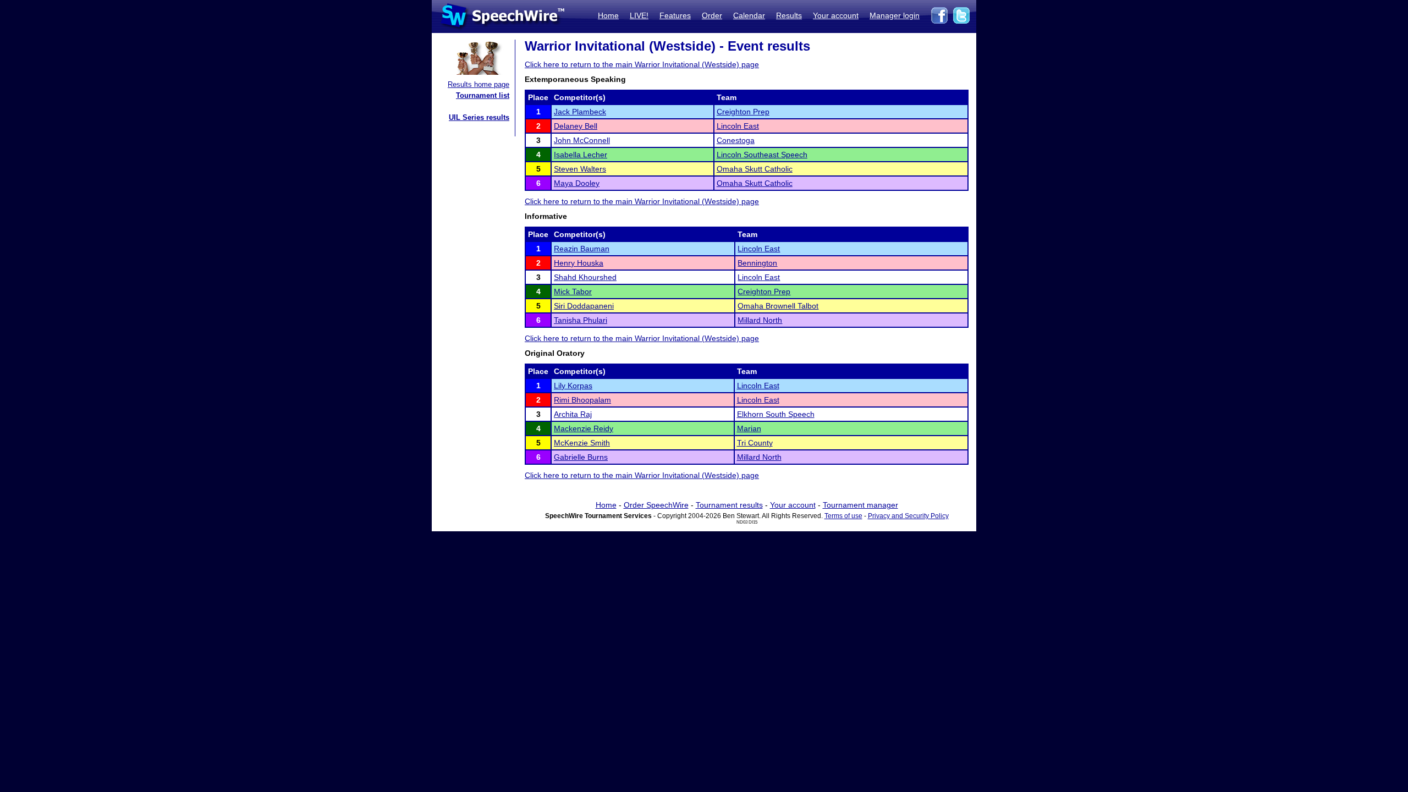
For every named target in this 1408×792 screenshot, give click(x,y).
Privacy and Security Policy (908, 516)
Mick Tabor (573, 291)
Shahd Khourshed (585, 277)
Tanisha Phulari (580, 320)
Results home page (478, 84)
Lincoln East (738, 126)
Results (789, 15)
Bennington (757, 262)
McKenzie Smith (582, 442)
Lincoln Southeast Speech (762, 154)
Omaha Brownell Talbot (778, 305)
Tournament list (482, 95)
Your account (836, 15)
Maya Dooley (577, 183)
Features (675, 15)
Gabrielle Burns (581, 457)
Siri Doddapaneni (584, 305)
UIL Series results (479, 117)
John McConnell (582, 140)
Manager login (895, 15)
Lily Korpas (573, 385)
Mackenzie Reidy (583, 428)
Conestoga (736, 140)
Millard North (760, 320)
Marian (749, 428)
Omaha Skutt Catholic (755, 168)
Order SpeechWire (656, 505)
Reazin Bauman (581, 248)
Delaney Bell (575, 126)
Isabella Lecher (580, 154)
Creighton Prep (743, 111)
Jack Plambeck (580, 111)
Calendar (749, 15)
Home (608, 15)
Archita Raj (573, 414)
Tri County (755, 442)
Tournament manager (860, 505)
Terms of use (843, 516)
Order (712, 15)
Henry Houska (578, 262)
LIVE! (639, 15)
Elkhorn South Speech (776, 414)
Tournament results (729, 505)
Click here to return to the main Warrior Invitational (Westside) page (642, 64)
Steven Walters (580, 168)
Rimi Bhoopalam (582, 399)
